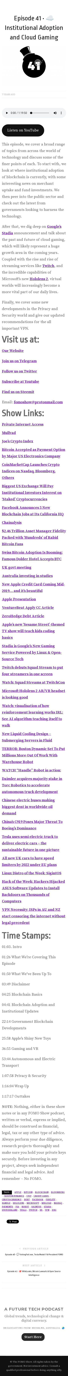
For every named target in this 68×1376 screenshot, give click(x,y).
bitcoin (28, 1192)
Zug (54, 1210)
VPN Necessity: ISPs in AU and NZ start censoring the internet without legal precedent (33, 916)
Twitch (48, 266)
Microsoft (33, 1203)
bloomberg (58, 1192)
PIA (17, 1206)
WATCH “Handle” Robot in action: (31, 770)
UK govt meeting (16, 567)
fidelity (50, 1199)
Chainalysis (12, 522)
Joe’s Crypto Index (17, 441)
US (41, 1210)
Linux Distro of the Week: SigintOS (31, 873)
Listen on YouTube (23, 130)
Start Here (33, 1337)
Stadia (47, 1206)
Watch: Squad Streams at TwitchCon (33, 682)
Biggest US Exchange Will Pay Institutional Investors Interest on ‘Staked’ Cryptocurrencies (32, 493)
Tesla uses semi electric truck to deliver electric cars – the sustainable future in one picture (30, 843)
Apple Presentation (19, 599)
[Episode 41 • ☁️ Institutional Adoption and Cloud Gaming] (34, 65)
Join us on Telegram (19, 361)
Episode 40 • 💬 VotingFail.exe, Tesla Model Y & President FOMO (34, 1254)
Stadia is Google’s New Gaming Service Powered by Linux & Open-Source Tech (32, 653)
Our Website (13, 351)
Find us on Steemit (18, 392)
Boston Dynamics (14, 1196)
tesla (23, 1210)
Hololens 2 (39, 279)
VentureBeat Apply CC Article (28, 607)
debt (27, 1199)
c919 (28, 1196)
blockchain (42, 1192)
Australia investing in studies (27, 576)
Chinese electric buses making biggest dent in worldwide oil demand (28, 807)
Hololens (18, 1203)
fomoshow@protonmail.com (38, 402)
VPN (47, 1210)
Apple (17, 1192)
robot (25, 1206)
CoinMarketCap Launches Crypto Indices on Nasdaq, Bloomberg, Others (31, 471)
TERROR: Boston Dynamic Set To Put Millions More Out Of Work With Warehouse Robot (33, 755)
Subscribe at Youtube (20, 381)
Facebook (37, 1199)
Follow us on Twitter (19, 371)
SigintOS (36, 1206)
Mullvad (9, 433)
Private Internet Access (22, 424)
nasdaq (58, 1203)
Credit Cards (41, 1196)
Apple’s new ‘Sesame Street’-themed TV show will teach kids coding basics (33, 631)
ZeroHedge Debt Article (23, 616)
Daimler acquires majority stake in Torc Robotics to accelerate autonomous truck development (32, 785)
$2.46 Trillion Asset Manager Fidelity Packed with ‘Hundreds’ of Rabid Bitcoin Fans (34, 538)
